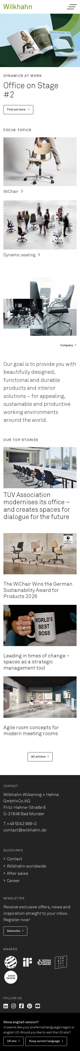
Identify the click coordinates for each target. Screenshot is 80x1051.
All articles (38, 756)
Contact (14, 859)
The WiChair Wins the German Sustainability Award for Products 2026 (37, 590)
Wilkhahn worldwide (26, 866)
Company (66, 345)
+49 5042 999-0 (21, 824)
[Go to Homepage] (17, 6)
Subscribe (13, 930)
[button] (72, 6)
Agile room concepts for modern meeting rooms (31, 730)
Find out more (16, 109)
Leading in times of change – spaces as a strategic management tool (36, 662)
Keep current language (44, 1041)
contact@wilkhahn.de (25, 830)
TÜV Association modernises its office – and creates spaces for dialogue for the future (36, 506)
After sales (17, 873)
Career (13, 881)
